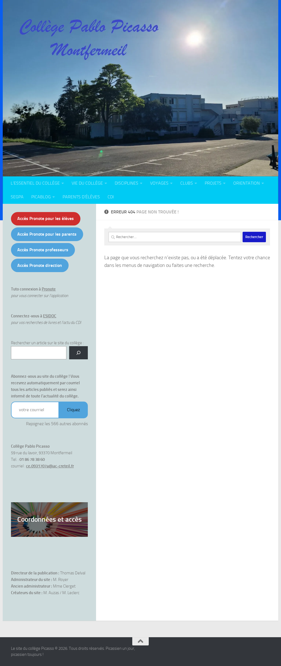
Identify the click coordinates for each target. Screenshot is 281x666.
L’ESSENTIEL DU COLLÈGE (35, 183)
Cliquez (73, 409)
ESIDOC (49, 316)
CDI (111, 196)
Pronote (49, 289)
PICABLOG (41, 196)
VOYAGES (159, 183)
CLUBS (186, 183)
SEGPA (17, 196)
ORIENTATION (246, 183)
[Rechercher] (78, 352)
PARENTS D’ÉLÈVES (81, 196)
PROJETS (213, 183)
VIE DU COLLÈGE (87, 183)
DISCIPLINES (126, 183)
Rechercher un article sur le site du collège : (47, 342)
